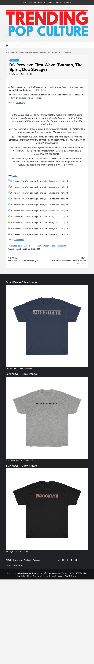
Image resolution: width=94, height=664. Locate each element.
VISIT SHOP (67, 2)
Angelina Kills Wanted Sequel (24, 259)
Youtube (50, 2)
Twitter (58, 2)
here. (14, 175)
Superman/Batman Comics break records (69, 260)
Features (14, 60)
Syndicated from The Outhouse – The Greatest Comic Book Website (37, 245)
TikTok (24, 2)
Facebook (41, 2)
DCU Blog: (20, 102)
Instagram (32, 2)
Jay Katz (16, 73)
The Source (19, 239)
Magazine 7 (61, 576)
